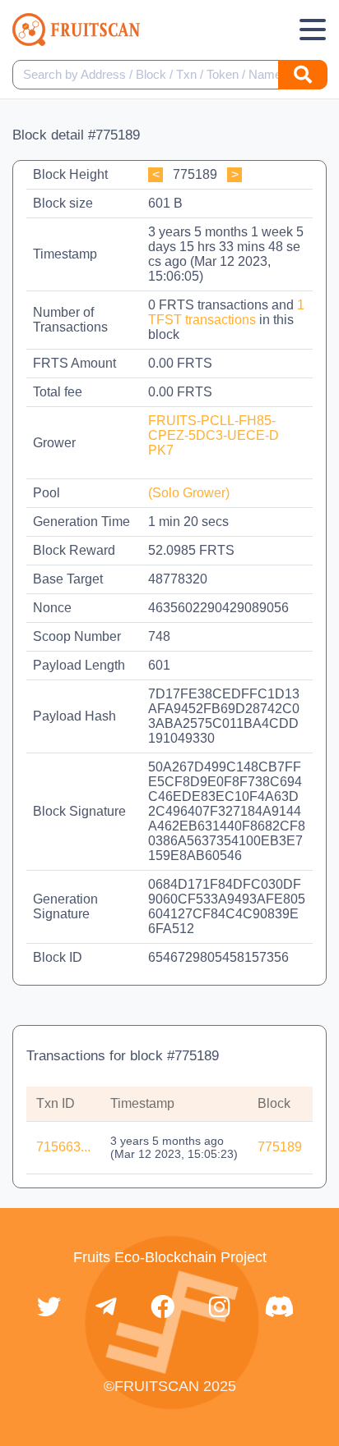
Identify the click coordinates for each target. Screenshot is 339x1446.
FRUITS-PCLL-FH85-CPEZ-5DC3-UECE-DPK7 (213, 435)
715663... (63, 1147)
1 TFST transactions (226, 312)
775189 (280, 1147)
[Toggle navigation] (313, 29)
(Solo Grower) (189, 493)
